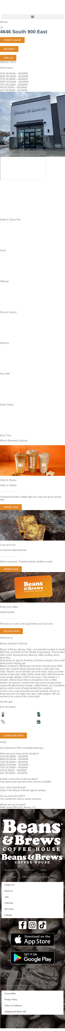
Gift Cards (28, 877)
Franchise (10, 877)
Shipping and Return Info (19, 985)
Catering (44, 877)
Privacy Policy (33, 971)
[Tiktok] (42, 925)
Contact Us (11, 870)
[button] (32, 16)
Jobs (43, 870)
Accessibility (12, 971)
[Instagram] (32, 925)
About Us (28, 870)
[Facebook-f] (23, 925)
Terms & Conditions (16, 978)
